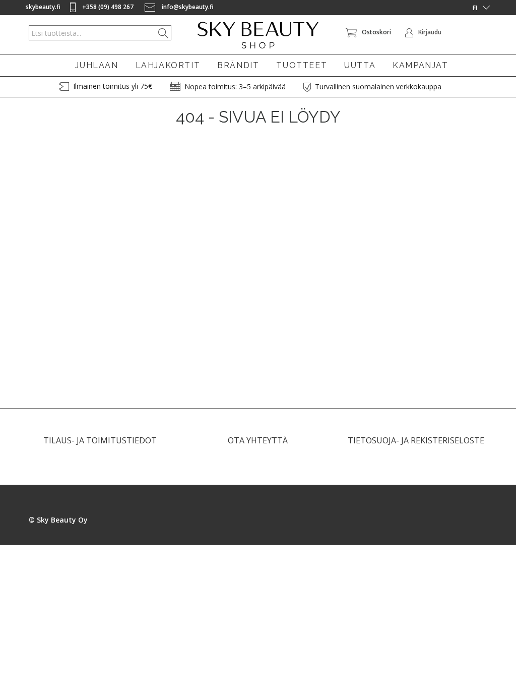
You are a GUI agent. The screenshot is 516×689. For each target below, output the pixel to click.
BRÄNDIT (238, 65)
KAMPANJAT (420, 65)
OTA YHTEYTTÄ (258, 440)
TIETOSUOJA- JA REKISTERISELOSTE (416, 440)
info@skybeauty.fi (187, 7)
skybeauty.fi (43, 7)
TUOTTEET (301, 65)
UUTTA (359, 65)
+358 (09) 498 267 (108, 7)
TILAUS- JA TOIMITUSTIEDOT (100, 440)
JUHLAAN (96, 65)
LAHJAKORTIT (168, 65)
